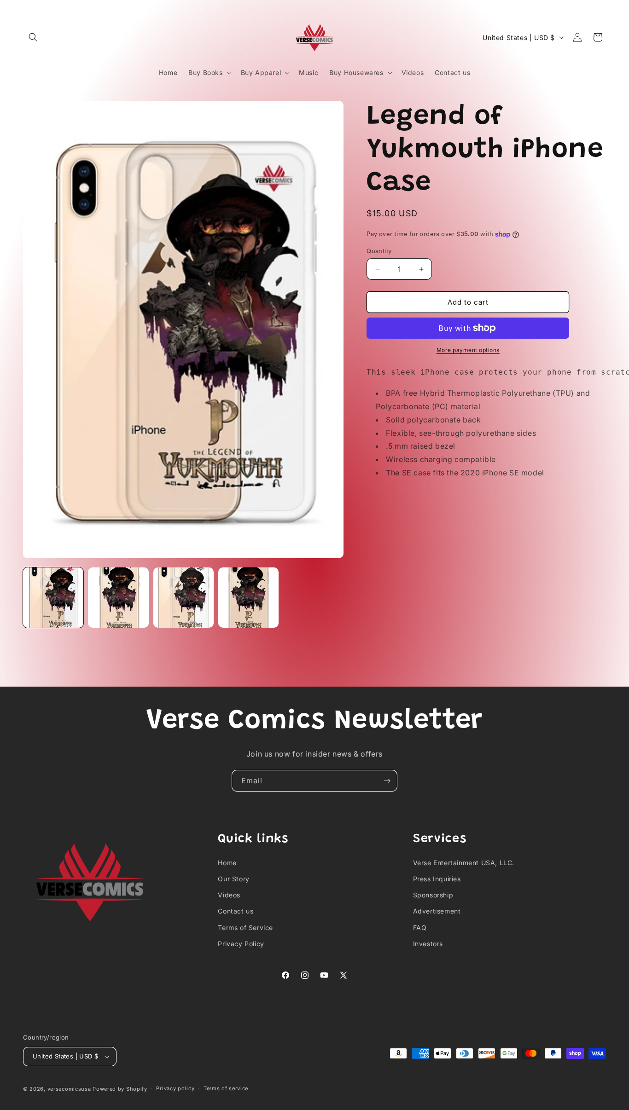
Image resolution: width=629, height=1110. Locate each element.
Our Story (233, 879)
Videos (229, 895)
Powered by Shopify (120, 1089)
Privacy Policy (241, 944)
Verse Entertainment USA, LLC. (463, 863)
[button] (33, 37)
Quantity (379, 250)
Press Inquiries (437, 879)
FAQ (420, 927)
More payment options (468, 350)
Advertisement (437, 911)
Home (227, 863)
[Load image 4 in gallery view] (248, 597)
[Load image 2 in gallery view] (118, 597)
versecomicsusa (69, 1089)
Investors (428, 944)
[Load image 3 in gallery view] (183, 597)
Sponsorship (433, 895)
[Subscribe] (387, 781)
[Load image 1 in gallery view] (53, 597)
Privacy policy (175, 1089)
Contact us (235, 911)
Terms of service (226, 1089)
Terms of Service (245, 927)
